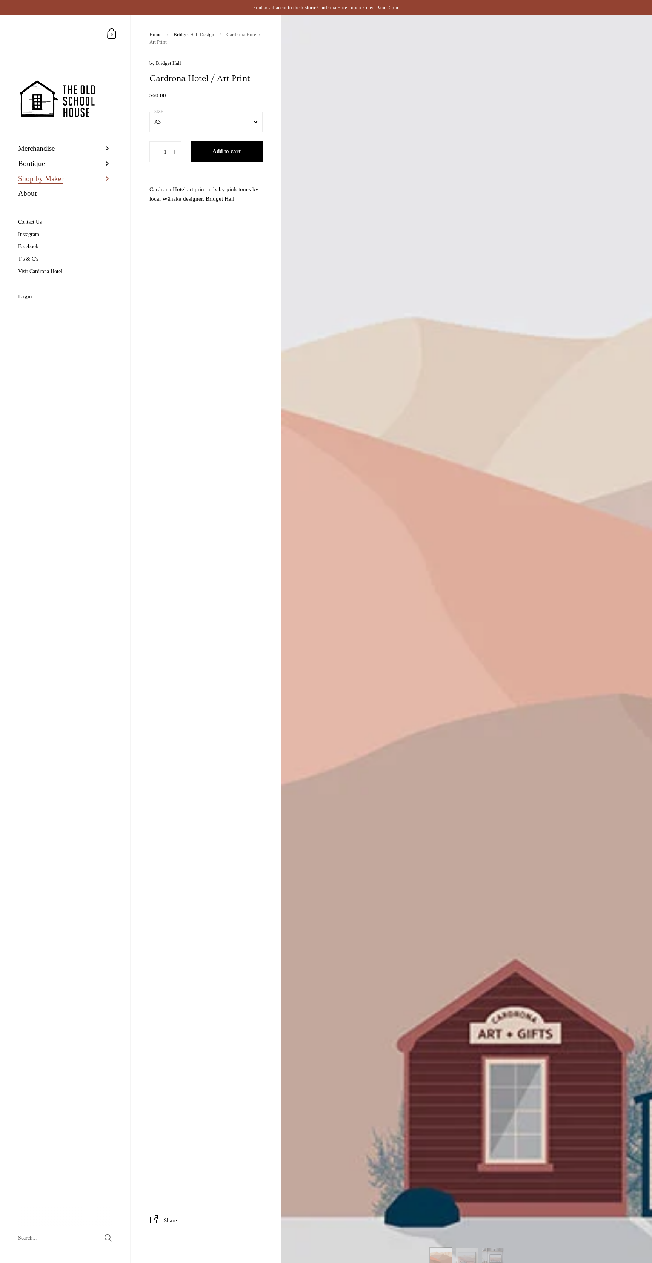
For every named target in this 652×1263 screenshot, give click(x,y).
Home (155, 34)
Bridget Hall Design (194, 34)
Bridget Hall (168, 63)
